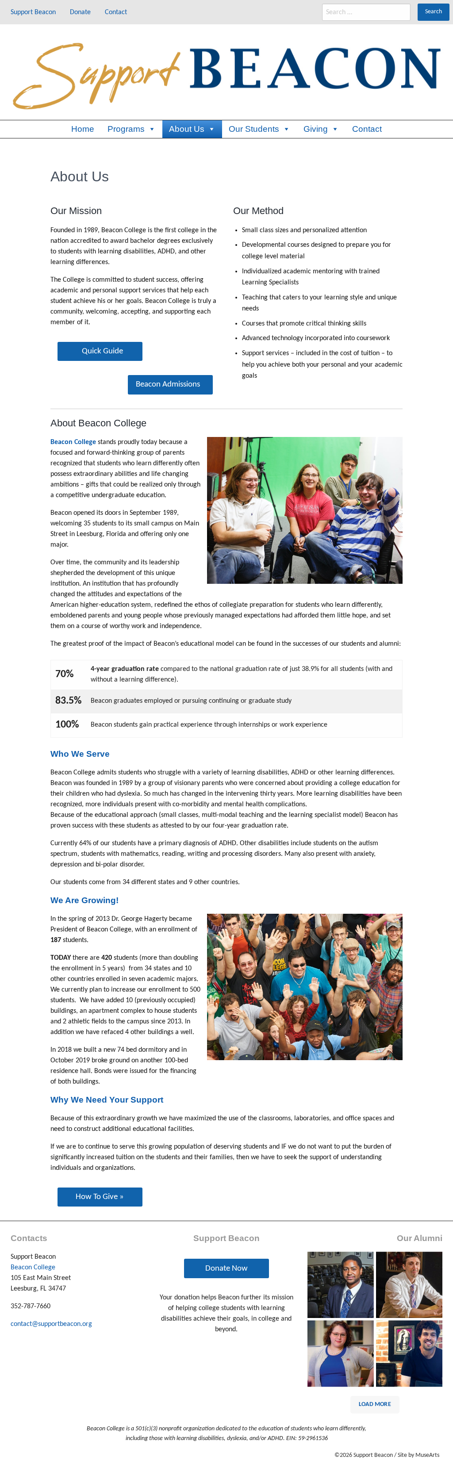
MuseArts (427, 1455)
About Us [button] (186, 129)
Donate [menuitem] (80, 12)
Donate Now (226, 1268)
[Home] (226, 72)
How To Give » (100, 1197)
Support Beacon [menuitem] (33, 12)
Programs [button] (126, 129)
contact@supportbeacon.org (51, 1324)
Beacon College (33, 1267)
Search (433, 11)
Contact (367, 129)
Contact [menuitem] (116, 12)
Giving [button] (315, 129)
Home (82, 129)
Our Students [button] (254, 129)
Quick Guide (102, 351)
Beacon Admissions (168, 384)
